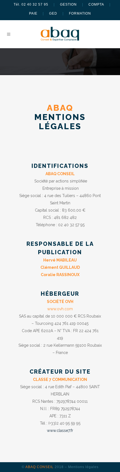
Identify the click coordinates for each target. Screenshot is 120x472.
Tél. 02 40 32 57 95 (31, 4)
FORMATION (80, 13)
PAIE (33, 13)
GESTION (68, 4)
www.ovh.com (60, 309)
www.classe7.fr (60, 430)
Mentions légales (83, 467)
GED (53, 13)
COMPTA (96, 4)
